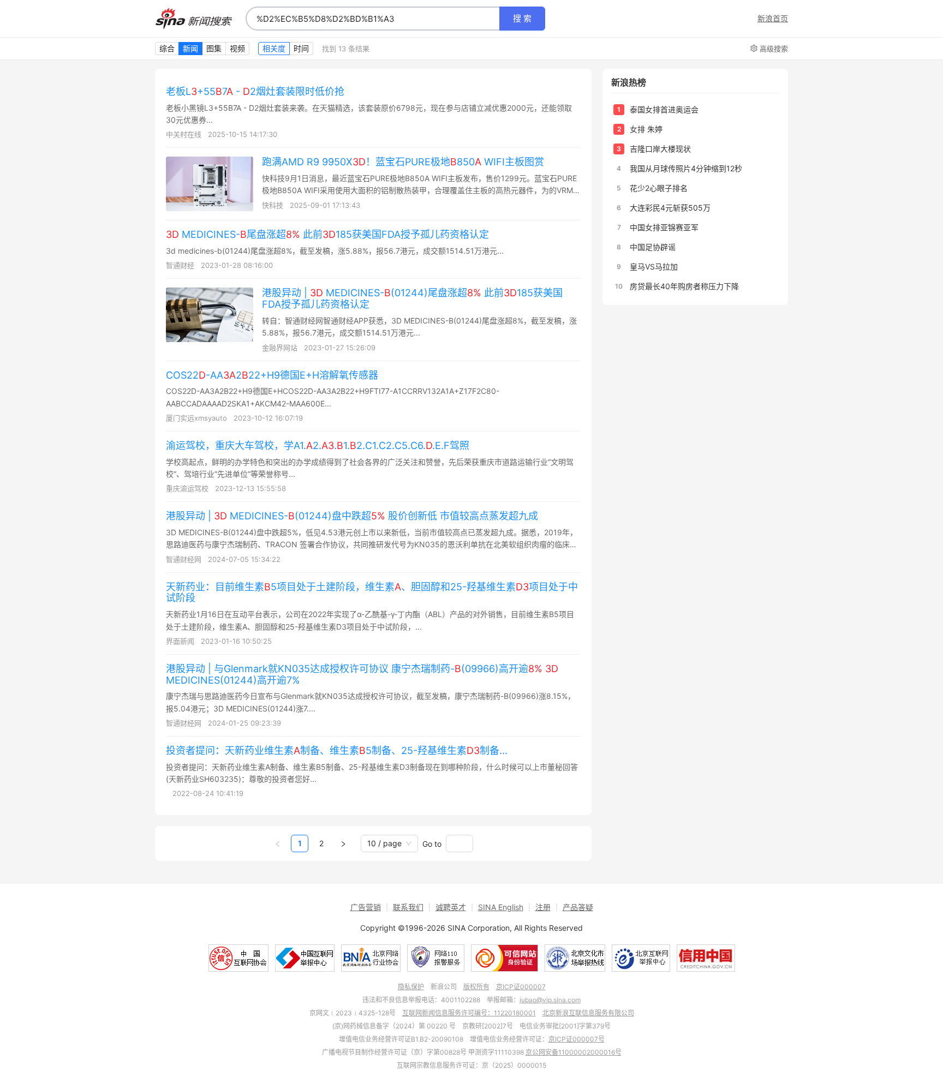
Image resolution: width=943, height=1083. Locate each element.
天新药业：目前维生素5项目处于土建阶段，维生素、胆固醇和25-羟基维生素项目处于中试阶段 (372, 592)
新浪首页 (772, 18)
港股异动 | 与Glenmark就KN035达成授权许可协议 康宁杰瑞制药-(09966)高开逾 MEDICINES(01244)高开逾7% (362, 674)
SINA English (500, 907)
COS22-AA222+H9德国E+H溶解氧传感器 (272, 375)
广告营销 (365, 907)
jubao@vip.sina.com (550, 1000)
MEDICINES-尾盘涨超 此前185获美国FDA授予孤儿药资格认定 (327, 234)
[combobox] (373, 19)
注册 (543, 907)
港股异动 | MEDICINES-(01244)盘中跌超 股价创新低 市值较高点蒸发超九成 (352, 516)
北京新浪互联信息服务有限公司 (588, 1013)
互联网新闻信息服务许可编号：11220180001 (469, 1013)
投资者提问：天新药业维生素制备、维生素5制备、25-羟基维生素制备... (337, 750)
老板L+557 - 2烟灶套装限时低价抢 (255, 91)
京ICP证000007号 (576, 1039)
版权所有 (476, 987)
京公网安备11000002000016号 (574, 1052)
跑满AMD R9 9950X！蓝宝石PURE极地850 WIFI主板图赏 (403, 161)
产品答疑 (578, 907)
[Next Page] (343, 843)
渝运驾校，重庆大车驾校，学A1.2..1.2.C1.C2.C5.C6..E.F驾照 (317, 445)
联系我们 (408, 907)
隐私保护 (411, 987)
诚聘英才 (450, 907)
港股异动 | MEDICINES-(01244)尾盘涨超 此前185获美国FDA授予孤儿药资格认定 (412, 298)
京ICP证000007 (521, 987)
